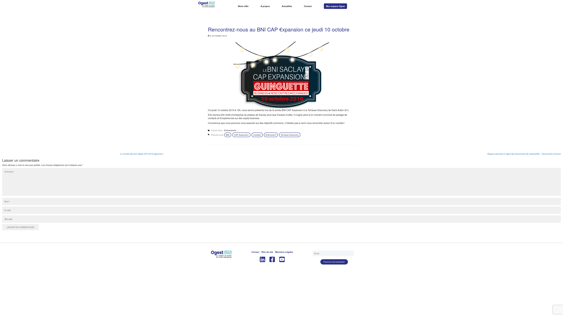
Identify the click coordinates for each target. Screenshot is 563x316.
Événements (230, 130)
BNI (227, 135)
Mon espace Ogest (335, 6)
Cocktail (257, 135)
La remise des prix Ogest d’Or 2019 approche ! (142, 153)
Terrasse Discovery (290, 135)
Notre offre (243, 6)
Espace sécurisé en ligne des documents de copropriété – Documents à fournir (524, 153)
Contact (308, 6)
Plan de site (267, 251)
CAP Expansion (241, 135)
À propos (265, 6)
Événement (271, 135)
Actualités (287, 6)
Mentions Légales (284, 251)
